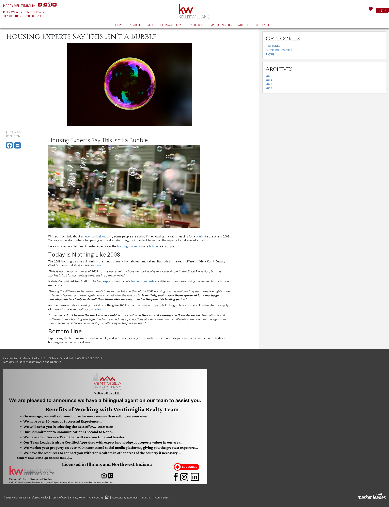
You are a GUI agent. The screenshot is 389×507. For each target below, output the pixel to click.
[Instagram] (45, 5)
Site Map (147, 497)
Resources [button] (196, 25)
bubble (153, 246)
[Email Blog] (17, 148)
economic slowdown (98, 236)
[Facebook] (50, 5)
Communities (171, 25)
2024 (269, 80)
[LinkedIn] (40, 5)
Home (119, 25)
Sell (150, 25)
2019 (269, 88)
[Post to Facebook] (10, 148)
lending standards (142, 281)
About (243, 25)
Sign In (382, 10)
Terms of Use (59, 497)
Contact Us (264, 25)
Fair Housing (96, 497)
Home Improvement (279, 50)
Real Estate (273, 46)
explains (108, 281)
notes (97, 309)
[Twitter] (54, 5)
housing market (127, 246)
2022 (269, 84)
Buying (270, 53)
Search (135, 25)
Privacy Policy (77, 497)
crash (199, 236)
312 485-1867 (12, 16)
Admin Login (162, 497)
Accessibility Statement (125, 497)
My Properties (221, 25)
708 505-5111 (34, 16)
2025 (269, 76)
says (98, 265)
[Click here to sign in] (370, 10)
